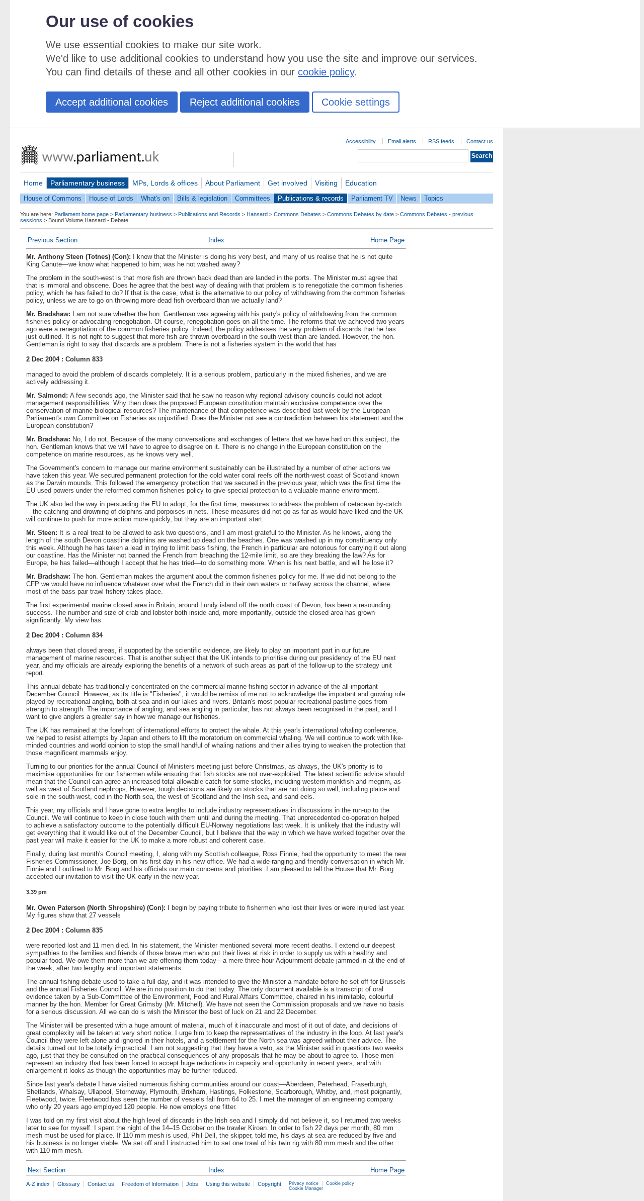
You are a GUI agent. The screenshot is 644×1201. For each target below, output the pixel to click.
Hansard (257, 214)
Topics (433, 198)
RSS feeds (441, 141)
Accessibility (361, 141)
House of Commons (53, 198)
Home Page (387, 240)
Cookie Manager (306, 1188)
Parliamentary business (87, 183)
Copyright (269, 1184)
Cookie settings (355, 102)
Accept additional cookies (111, 102)
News (408, 198)
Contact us (479, 141)
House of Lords (111, 198)
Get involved (287, 183)
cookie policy (326, 71)
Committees (252, 198)
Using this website (228, 1184)
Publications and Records (209, 214)
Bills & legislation (202, 198)
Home (33, 183)
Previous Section (52, 240)
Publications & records (311, 198)
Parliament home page (81, 214)
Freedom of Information (150, 1184)
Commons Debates (297, 214)
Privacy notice (303, 1183)
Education (361, 183)
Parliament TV (372, 198)
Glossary (68, 1184)
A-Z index (38, 1184)
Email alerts (402, 141)
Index (216, 240)
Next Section (46, 1170)
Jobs (192, 1184)
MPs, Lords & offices (165, 183)
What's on (155, 198)
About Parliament (232, 183)
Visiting (326, 183)
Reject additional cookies (245, 102)
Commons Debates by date (360, 214)
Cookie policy (340, 1183)
